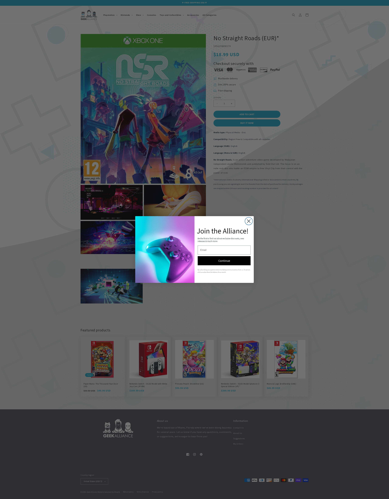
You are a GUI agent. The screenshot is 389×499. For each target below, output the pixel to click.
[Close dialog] (249, 221)
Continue (224, 261)
